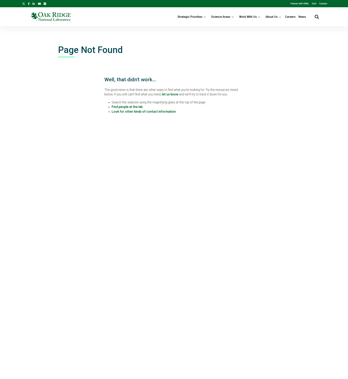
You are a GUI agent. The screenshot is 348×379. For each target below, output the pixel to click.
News (302, 17)
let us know (170, 94)
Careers (290, 17)
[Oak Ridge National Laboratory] (51, 16)
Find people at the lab (127, 107)
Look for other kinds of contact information (144, 111)
